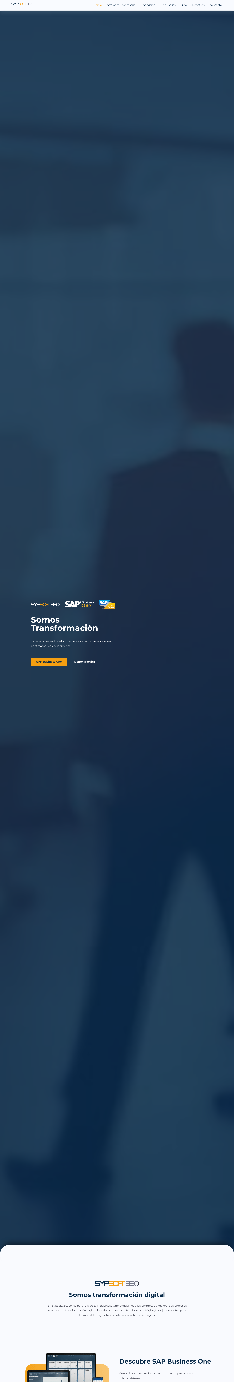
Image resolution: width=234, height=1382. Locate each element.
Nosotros (198, 5)
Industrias (169, 5)
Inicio (98, 5)
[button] (122, 5)
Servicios (149, 5)
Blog (184, 5)
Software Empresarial (121, 5)
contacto (216, 5)
